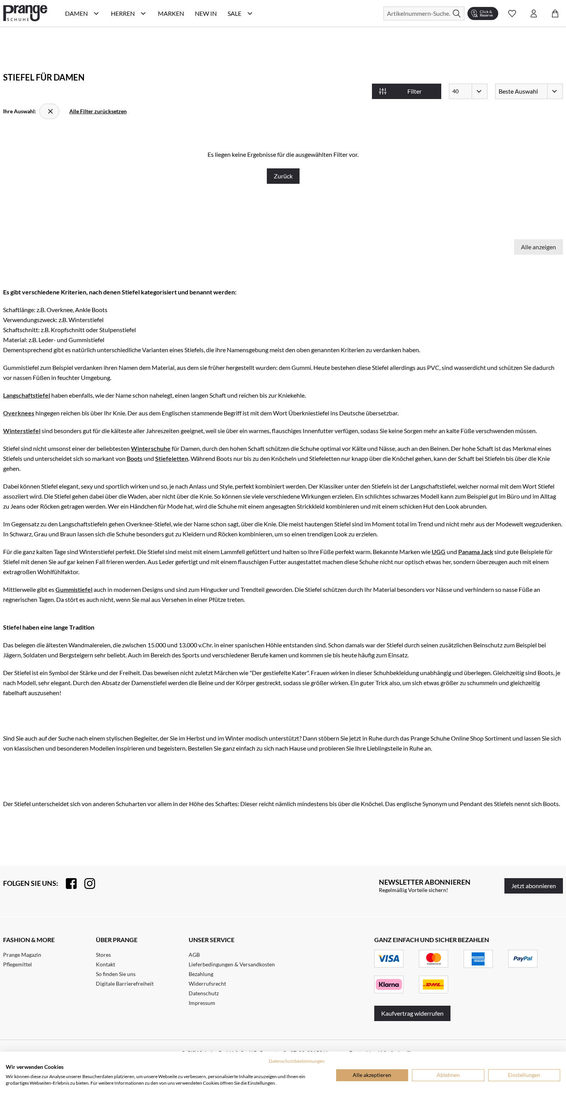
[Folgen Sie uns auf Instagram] (86, 883)
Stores (103, 954)
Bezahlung (201, 974)
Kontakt (105, 964)
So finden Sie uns (116, 974)
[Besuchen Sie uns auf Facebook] (67, 883)
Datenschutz (204, 993)
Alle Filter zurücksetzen (98, 111)
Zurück (283, 176)
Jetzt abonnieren (533, 885)
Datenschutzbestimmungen (297, 1061)
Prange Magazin (22, 954)
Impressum (202, 1003)
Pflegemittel (17, 964)
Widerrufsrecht (207, 983)
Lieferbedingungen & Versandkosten (232, 964)
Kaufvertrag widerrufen (412, 1013)
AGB (194, 954)
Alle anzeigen (538, 246)
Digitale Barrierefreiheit (125, 983)
